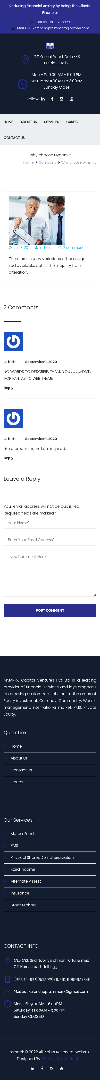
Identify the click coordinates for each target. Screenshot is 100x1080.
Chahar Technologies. (62, 1059)
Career (72, 121)
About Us (29, 121)
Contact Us (14, 137)
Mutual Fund (22, 833)
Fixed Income (23, 869)
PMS (14, 845)
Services (51, 121)
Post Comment (50, 610)
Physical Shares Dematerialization (42, 857)
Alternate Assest (26, 881)
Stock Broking (23, 905)
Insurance (20, 893)
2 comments (74, 247)
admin (45, 247)
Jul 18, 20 (20, 247)
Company (47, 162)
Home (8, 121)
